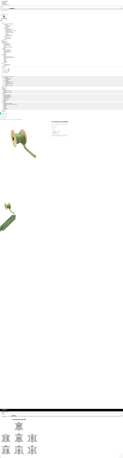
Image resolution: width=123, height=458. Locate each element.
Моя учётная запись (5, 411)
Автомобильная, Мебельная (8, 23)
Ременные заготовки (9, 85)
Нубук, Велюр (8, 29)
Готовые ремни (8, 35)
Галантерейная (6, 28)
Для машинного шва (7, 64)
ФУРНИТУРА (4, 54)
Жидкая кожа (6, 99)
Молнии (5, 58)
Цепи (5, 106)
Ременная (7, 34)
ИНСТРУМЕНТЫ (5, 42)
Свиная (7, 27)
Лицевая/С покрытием (9, 81)
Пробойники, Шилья (7, 45)
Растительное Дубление (10, 32)
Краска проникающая (7, 49)
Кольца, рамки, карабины (8, 56)
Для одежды (6, 24)
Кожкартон (5, 61)
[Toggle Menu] (0, 21)
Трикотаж (3, 88)
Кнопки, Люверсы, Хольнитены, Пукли (10, 104)
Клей (5, 53)
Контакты (3, 67)
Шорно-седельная (9, 31)
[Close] (0, 74)
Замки (5, 55)
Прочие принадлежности (8, 92)
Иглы (5, 46)
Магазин (4, 119)
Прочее (5, 62)
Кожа (3, 75)
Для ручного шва (6, 65)
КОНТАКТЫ (4, 3)
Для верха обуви (8, 37)
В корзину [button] (55, 162)
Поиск (3, 412)
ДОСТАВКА (4, 2)
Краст (7, 33)
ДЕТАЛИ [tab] (53, 129)
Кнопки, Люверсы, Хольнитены (9, 57)
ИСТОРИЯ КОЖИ (5, 1)
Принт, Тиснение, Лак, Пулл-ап (11, 30)
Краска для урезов (7, 50)
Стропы (5, 60)
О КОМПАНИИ (4, 409)
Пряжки (5, 59)
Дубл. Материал (4, 87)
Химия (3, 93)
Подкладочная (8, 38)
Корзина (3, 416)
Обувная (5, 36)
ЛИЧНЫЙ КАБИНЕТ (5, 4)
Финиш (5, 100)
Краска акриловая (7, 98)
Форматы (5, 39)
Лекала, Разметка (6, 44)
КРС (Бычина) (8, 26)
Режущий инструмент (7, 43)
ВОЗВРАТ (3, 410)
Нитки (3, 63)
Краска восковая (6, 52)
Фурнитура (4, 101)
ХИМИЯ (3, 48)
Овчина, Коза (8, 25)
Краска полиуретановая (8, 51)
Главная (1, 119)
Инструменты (4, 89)
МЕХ (3, 40)
